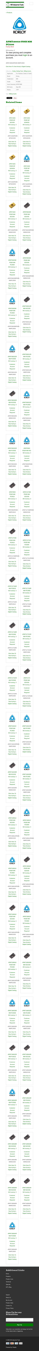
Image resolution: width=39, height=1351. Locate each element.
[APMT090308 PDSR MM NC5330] (26, 252)
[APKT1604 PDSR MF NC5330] (12, 112)
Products (8, 1276)
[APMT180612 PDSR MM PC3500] (26, 813)
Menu (31, 3)
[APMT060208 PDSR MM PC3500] (12, 253)
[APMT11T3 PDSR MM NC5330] (26, 672)
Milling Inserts (27, 71)
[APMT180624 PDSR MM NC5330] (12, 908)
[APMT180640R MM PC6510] (26, 1092)
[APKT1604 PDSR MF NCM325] (26, 112)
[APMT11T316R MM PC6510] (12, 580)
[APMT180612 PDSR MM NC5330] (12, 812)
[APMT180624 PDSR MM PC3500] (26, 909)
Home (7, 1273)
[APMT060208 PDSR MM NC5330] (26, 206)
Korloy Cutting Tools (17, 71)
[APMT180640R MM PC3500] (12, 1093)
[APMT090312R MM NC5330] (26, 300)
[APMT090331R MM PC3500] (26, 395)
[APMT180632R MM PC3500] (26, 1004)
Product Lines (9, 1279)
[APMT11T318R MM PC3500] (26, 581)
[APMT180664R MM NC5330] (26, 1182)
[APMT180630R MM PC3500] (12, 1004)
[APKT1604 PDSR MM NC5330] (12, 206)
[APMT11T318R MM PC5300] (12, 626)
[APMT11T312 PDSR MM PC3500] (26, 533)
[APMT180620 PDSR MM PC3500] (19, 25)
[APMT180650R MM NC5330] (26, 1138)
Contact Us (9, 1305)
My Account (9, 1300)
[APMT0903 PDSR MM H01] (26, 441)
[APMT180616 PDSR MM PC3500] (12, 861)
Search (8, 1295)
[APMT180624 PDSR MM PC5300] (12, 956)
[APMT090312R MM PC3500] (12, 349)
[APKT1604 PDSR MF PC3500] (26, 159)
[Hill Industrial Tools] (15, 5)
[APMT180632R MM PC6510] (12, 1048)
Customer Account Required (12, 130)
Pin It (15, 98)
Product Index (9, 1303)
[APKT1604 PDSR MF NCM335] (12, 158)
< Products (9, 12)
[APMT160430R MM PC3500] (26, 767)
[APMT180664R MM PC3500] (12, 1227)
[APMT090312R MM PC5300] (26, 348)
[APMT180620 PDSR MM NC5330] (26, 860)
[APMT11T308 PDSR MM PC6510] (12, 532)
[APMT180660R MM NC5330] (12, 1182)
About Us (8, 1297)
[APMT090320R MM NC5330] (12, 394)
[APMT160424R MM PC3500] (26, 719)
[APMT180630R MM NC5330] (26, 956)
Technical (8, 1281)
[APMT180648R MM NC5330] (12, 1138)
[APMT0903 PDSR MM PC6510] (12, 486)
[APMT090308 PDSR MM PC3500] (12, 301)
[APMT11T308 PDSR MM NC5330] (26, 486)
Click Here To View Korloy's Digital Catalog (18, 66)
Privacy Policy (10, 1308)
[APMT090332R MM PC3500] (12, 441)
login (25, 55)
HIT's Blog (8, 1287)
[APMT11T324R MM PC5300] (12, 672)
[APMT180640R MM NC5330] (26, 1048)
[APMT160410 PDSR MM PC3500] (12, 719)
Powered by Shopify (11, 1347)
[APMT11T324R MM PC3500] (26, 627)
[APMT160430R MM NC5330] (12, 766)
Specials (8, 1284)
